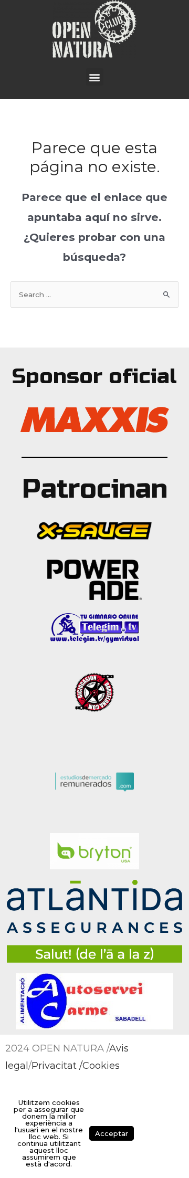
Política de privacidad (157, 1133)
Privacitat (54, 1065)
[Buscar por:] (94, 294)
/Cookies (99, 1065)
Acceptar (111, 1133)
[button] (94, 77)
